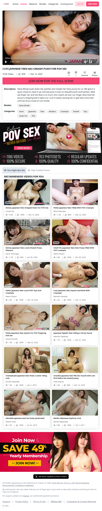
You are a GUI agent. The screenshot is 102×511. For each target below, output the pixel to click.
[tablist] (51, 170)
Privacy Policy (23, 501)
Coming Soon (66, 4)
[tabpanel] (51, 301)
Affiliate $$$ (58, 501)
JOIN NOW (92, 4)
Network (33, 4)
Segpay (26, 496)
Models (42, 4)
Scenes (23, 4)
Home (15, 4)
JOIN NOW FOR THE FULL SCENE (51, 81)
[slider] (51, 58)
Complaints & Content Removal (81, 501)
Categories (53, 4)
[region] (51, 38)
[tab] (14, 170)
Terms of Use (41, 501)
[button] (5, 61)
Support (7, 501)
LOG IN (80, 4)
